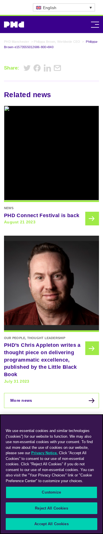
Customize (51, 492)
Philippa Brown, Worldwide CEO (57, 41)
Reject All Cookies (51, 508)
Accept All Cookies (51, 524)
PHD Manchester (16, 41)
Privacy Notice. (44, 453)
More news (21, 400)
